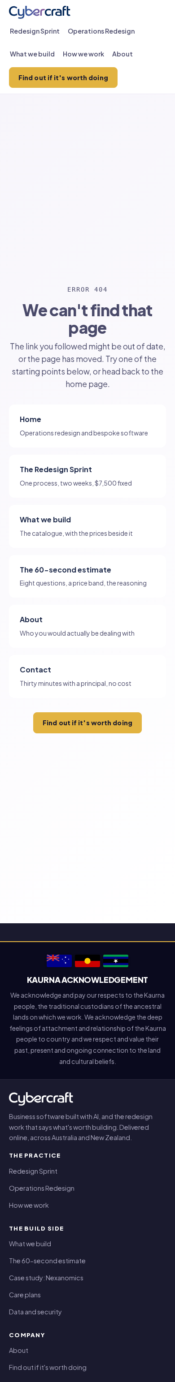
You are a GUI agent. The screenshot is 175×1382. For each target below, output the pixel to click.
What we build (32, 54)
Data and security (35, 1312)
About (122, 54)
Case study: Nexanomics (46, 1278)
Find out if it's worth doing (63, 77)
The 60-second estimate (47, 1261)
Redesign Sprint (35, 31)
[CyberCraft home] (39, 12)
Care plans (25, 1295)
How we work (83, 54)
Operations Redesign (101, 31)
